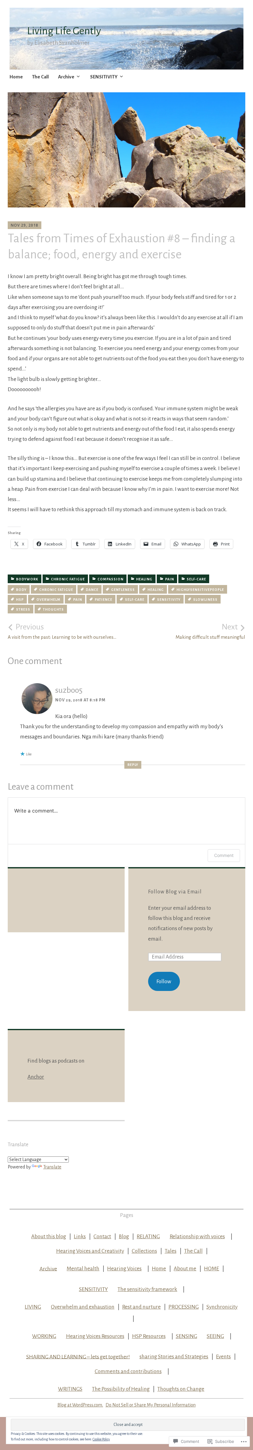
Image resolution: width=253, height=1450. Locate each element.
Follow (163, 981)
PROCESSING (183, 1307)
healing (144, 579)
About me (185, 1269)
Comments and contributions (128, 1371)
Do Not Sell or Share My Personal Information (151, 1404)
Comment (224, 855)
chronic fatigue (68, 579)
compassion (110, 579)
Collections (144, 1251)
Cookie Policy (101, 1439)
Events (223, 1357)
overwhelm (48, 599)
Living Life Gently (64, 30)
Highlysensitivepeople (200, 589)
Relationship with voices (197, 1236)
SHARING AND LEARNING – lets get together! (78, 1357)
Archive (66, 76)
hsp (20, 599)
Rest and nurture (141, 1307)
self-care (196, 579)
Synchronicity (222, 1307)
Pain (169, 579)
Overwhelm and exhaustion (82, 1307)
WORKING (44, 1336)
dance (92, 589)
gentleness (123, 589)
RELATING (148, 1236)
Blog (124, 1236)
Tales (170, 1251)
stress (23, 609)
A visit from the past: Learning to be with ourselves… (62, 631)
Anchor (35, 1077)
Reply (132, 765)
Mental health (83, 1269)
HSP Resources (149, 1336)
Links (80, 1236)
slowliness (205, 599)
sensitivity (168, 599)
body (21, 589)
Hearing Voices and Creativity (90, 1251)
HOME (211, 1269)
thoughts (53, 609)
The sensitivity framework (147, 1289)
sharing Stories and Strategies (173, 1357)
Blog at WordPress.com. (80, 1404)
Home (16, 76)
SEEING (215, 1336)
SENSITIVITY (104, 76)
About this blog (48, 1236)
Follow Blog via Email (175, 892)
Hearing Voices (124, 1269)
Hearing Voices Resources (95, 1336)
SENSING (186, 1336)
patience (103, 599)
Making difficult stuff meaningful (210, 631)
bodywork (27, 579)
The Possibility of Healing (121, 1389)
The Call (40, 76)
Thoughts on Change (180, 1389)
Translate (52, 1166)
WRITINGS (70, 1389)
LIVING (33, 1307)
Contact (102, 1236)
